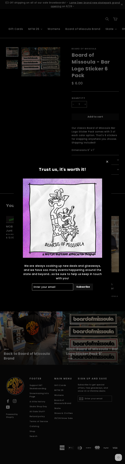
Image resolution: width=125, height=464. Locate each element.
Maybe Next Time (62, 295)
